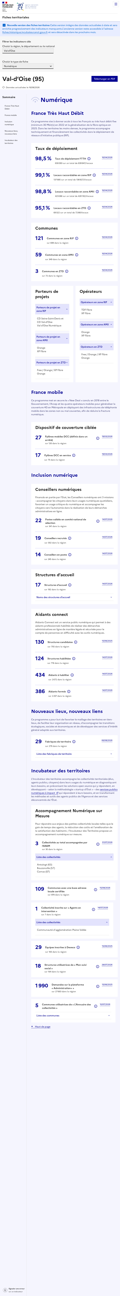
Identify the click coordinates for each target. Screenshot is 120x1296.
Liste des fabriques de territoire (54, 754)
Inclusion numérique (9, 123)
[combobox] (4, 50)
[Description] (89, 159)
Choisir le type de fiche (15, 61)
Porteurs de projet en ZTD (51, 362)
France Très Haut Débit (12, 107)
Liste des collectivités (48, 857)
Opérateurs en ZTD (91, 347)
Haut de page (42, 1026)
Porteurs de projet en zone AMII (48, 338)
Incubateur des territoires (11, 142)
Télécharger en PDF (104, 79)
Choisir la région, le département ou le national (28, 46)
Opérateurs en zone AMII (95, 324)
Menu (116, 4)
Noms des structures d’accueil (53, 597)
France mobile (11, 115)
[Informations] (77, 238)
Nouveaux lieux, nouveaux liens (11, 132)
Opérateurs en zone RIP (94, 302)
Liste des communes (47, 1015)
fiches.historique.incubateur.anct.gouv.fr (25, 32)
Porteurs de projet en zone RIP (48, 309)
